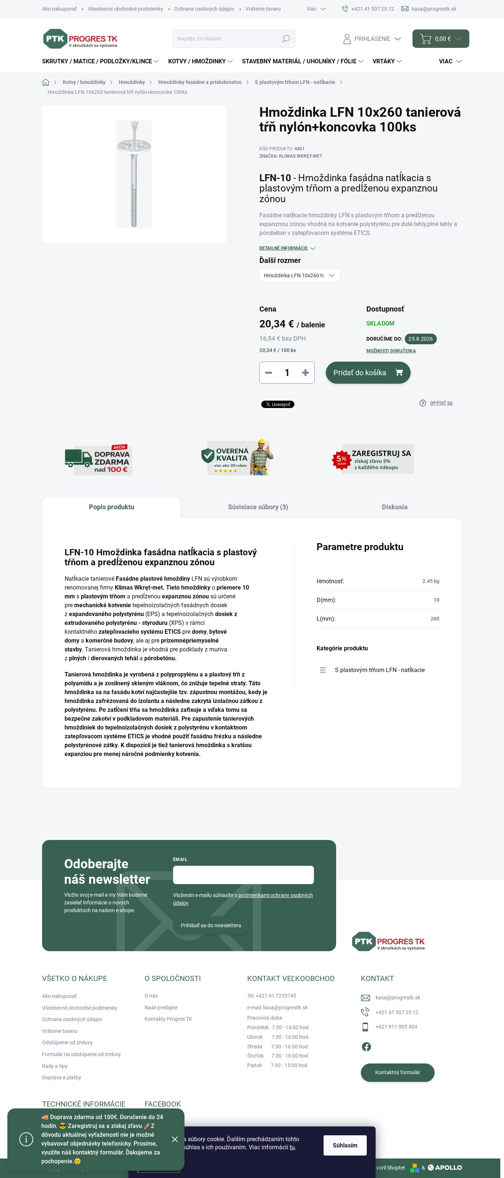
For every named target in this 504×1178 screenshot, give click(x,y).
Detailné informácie (283, 248)
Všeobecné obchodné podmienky (125, 9)
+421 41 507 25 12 (397, 1012)
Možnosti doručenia (391, 351)
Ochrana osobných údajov (204, 9)
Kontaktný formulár (397, 1072)
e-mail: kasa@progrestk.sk (277, 1007)
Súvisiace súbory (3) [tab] (258, 507)
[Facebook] (366, 1045)
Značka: (290, 156)
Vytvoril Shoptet (387, 1168)
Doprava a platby (61, 1077)
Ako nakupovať (59, 9)
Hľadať (286, 39)
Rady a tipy (55, 1066)
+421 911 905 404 (396, 1027)
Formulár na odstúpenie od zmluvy (81, 1054)
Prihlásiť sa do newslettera (211, 925)
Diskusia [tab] (395, 507)
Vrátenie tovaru (263, 9)
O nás (151, 996)
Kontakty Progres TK (168, 1019)
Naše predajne (161, 1007)
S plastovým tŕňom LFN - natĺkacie (380, 670)
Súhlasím (345, 1145)
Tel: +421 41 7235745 (271, 996)
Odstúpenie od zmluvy (67, 1042)
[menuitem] (101, 61)
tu (292, 1147)
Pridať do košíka (360, 372)
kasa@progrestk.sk (398, 998)
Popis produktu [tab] (111, 507)
